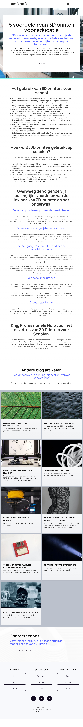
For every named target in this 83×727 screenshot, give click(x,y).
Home (14, 676)
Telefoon (68, 682)
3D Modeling (41, 688)
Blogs (15, 688)
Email (68, 676)
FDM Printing (41, 676)
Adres (68, 688)
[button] (68, 4)
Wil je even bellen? (25, 650)
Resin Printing (41, 682)
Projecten (14, 682)
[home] (19, 4)
